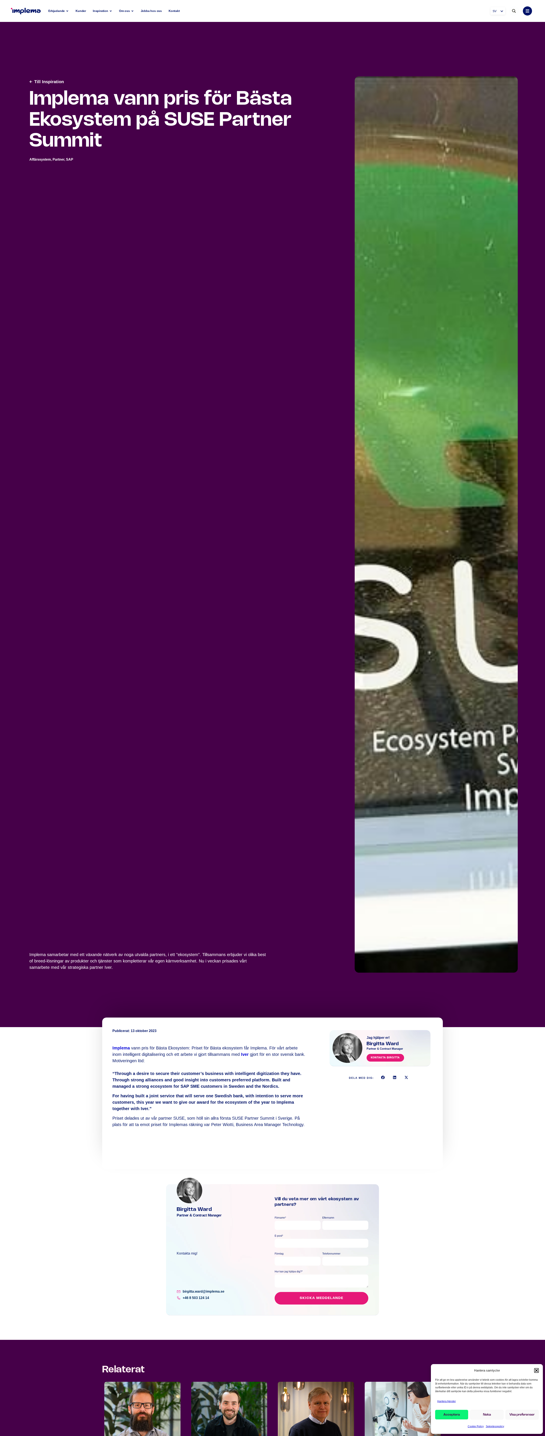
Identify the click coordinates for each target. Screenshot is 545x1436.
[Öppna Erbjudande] (67, 11)
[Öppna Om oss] (132, 11)
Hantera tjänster (446, 1401)
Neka (487, 1414)
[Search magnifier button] (514, 11)
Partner (58, 159)
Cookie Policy (476, 1426)
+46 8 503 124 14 (196, 1298)
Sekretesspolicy (495, 1426)
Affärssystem (40, 159)
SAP (69, 159)
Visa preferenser (522, 1414)
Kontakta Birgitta (385, 1057)
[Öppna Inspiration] (110, 11)
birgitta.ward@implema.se (203, 1291)
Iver (245, 1054)
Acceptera (451, 1414)
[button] (536, 1370)
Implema (121, 1048)
